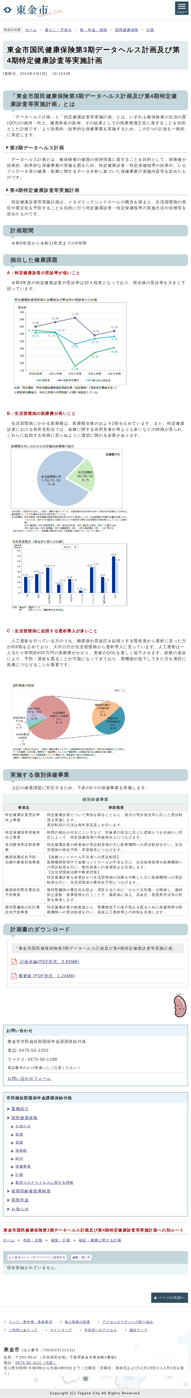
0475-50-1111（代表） (36, 1363)
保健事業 (23, 1166)
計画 (150, 30)
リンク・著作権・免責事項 (30, 1322)
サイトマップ (61, 1330)
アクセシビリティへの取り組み (127, 1322)
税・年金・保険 (93, 30)
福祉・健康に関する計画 (100, 1240)
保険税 (21, 1150)
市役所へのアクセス (100, 1330)
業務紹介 (20, 1109)
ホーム (31, 30)
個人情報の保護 (77, 1322)
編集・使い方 (81, 1257)
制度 (19, 1134)
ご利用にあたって (23, 1330)
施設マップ (139, 1330)
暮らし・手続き (58, 30)
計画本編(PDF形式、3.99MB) (49, 962)
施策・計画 (60, 1240)
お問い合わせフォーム (29, 1078)
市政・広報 (33, 1240)
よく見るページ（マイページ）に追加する (37, 1257)
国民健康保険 (127, 30)
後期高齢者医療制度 (31, 1191)
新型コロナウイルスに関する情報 (44, 1183)
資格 (19, 1142)
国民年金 (20, 1200)
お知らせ (23, 1126)
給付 (19, 1158)
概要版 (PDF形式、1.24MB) (47, 976)
